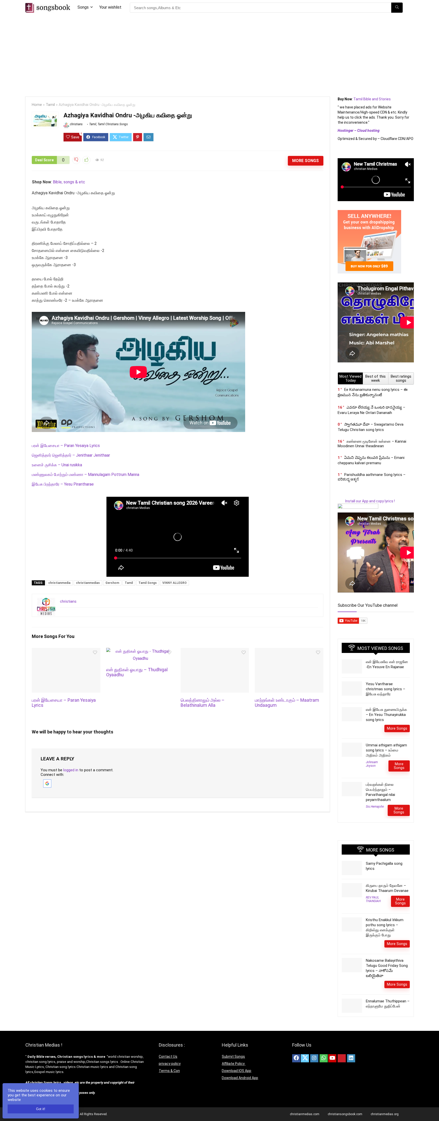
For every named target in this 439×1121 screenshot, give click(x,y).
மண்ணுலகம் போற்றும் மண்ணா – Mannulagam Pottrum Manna (85, 474)
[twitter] (305, 1058)
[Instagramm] (314, 1058)
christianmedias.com (304, 1114)
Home (37, 105)
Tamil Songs (147, 583)
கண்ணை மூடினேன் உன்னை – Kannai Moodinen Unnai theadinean (372, 443)
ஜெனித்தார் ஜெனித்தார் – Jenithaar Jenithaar (71, 455)
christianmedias (88, 583)
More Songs (305, 160)
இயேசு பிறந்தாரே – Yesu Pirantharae (63, 484)
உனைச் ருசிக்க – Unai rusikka (57, 464)
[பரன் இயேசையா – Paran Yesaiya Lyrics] (66, 651)
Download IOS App (236, 1071)
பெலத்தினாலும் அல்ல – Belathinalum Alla (203, 703)
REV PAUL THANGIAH (373, 899)
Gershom (112, 583)
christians (76, 124)
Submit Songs (233, 1056)
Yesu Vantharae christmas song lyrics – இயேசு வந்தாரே (385, 689)
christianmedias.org (385, 1114)
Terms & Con (169, 1071)
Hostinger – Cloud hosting (359, 131)
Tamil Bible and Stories (372, 99)
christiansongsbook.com (345, 1114)
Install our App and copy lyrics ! (366, 501)
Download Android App (240, 1078)
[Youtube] (332, 1058)
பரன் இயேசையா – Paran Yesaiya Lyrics (66, 445)
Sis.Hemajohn (375, 806)
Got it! (40, 1109)
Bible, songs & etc (69, 182)
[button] (47, 781)
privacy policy (170, 1064)
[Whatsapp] (324, 1058)
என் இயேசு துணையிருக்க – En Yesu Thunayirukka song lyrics (386, 714)
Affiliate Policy (233, 1064)
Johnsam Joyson (372, 763)
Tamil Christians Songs (113, 124)
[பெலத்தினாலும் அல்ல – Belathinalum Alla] (215, 651)
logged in (70, 770)
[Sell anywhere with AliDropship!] (369, 212)
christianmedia (59, 583)
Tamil (50, 105)
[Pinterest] (342, 1058)
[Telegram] (360, 1058)
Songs (83, 7)
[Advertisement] (219, 53)
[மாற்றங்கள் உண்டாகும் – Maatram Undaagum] (289, 651)
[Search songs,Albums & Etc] (397, 8)
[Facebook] (296, 1058)
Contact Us (168, 1056)
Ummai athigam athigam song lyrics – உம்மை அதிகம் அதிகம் (386, 750)
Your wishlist (110, 7)
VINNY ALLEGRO (174, 583)
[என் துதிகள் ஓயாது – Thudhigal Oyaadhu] (140, 651)
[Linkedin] (351, 1058)
